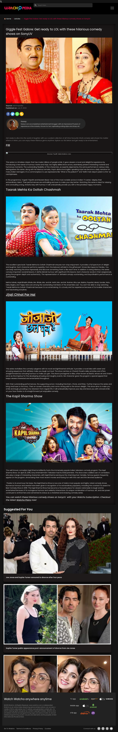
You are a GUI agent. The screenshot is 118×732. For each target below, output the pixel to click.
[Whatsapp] (17, 114)
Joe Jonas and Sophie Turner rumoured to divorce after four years (34, 577)
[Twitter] (13, 114)
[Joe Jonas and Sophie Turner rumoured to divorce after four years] (57, 543)
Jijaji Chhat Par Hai (20, 295)
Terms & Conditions (23, 729)
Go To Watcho (9, 729)
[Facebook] (8, 114)
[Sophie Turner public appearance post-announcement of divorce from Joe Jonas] (57, 614)
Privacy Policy (38, 729)
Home (9, 19)
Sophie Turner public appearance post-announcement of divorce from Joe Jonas (40, 648)
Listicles (17, 19)
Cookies (48, 729)
